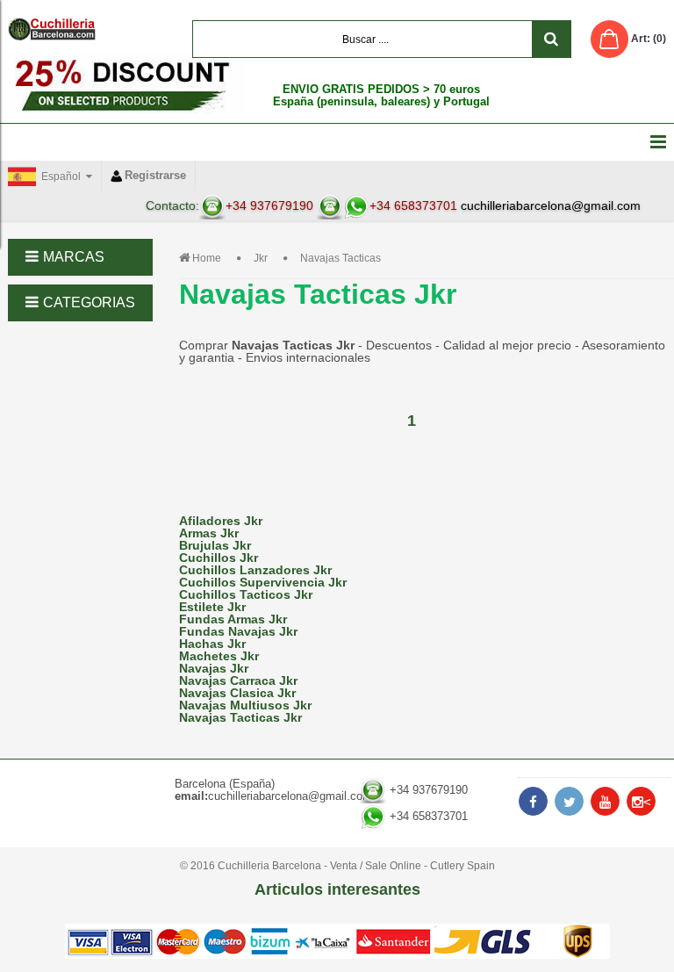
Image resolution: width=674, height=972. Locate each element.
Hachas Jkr (212, 644)
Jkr (261, 258)
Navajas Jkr (213, 668)
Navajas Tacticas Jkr (240, 717)
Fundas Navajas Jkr (238, 631)
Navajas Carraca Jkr (238, 680)
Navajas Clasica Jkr (237, 693)
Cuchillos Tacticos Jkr (245, 594)
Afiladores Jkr (220, 521)
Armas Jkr (209, 533)
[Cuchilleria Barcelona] (52, 29)
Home (206, 258)
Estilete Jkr (212, 607)
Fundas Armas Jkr (233, 619)
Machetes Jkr (219, 656)
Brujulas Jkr (215, 545)
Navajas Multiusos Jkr (245, 705)
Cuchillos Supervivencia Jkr (263, 582)
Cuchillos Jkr (218, 558)
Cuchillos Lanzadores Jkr (255, 570)
